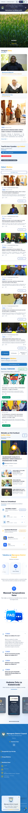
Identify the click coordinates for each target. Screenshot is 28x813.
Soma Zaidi (5, 140)
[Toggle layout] (19, 797)
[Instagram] (14, 746)
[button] (14, 641)
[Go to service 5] (14, 722)
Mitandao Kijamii (11, 1)
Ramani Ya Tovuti (23, 807)
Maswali (3, 1)
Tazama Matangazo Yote (14, 365)
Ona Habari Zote (14, 173)
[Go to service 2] (10, 722)
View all (25, 436)
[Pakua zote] (22, 517)
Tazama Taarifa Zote (8, 153)
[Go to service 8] (18, 722)
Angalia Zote (21, 370)
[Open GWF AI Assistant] (24, 809)
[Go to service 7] (17, 722)
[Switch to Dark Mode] (17, 2)
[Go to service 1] (9, 722)
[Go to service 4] (13, 722)
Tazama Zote (22, 510)
